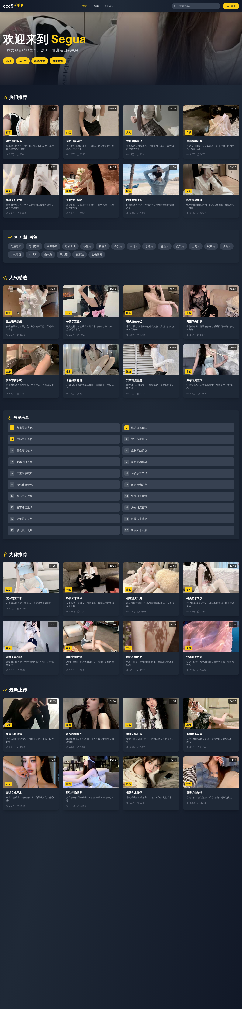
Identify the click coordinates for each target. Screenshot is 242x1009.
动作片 (87, 246)
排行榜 (107, 6)
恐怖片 (149, 246)
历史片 (196, 246)
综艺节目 (16, 254)
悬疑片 (165, 246)
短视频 (33, 254)
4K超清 (79, 254)
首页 (82, 6)
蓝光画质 (97, 254)
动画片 (227, 246)
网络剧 (64, 254)
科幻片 (134, 246)
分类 (94, 6)
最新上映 (70, 246)
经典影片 (52, 246)
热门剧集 (34, 246)
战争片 (180, 246)
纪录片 (211, 246)
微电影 (48, 254)
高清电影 (16, 246)
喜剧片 (118, 246)
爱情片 (103, 246)
